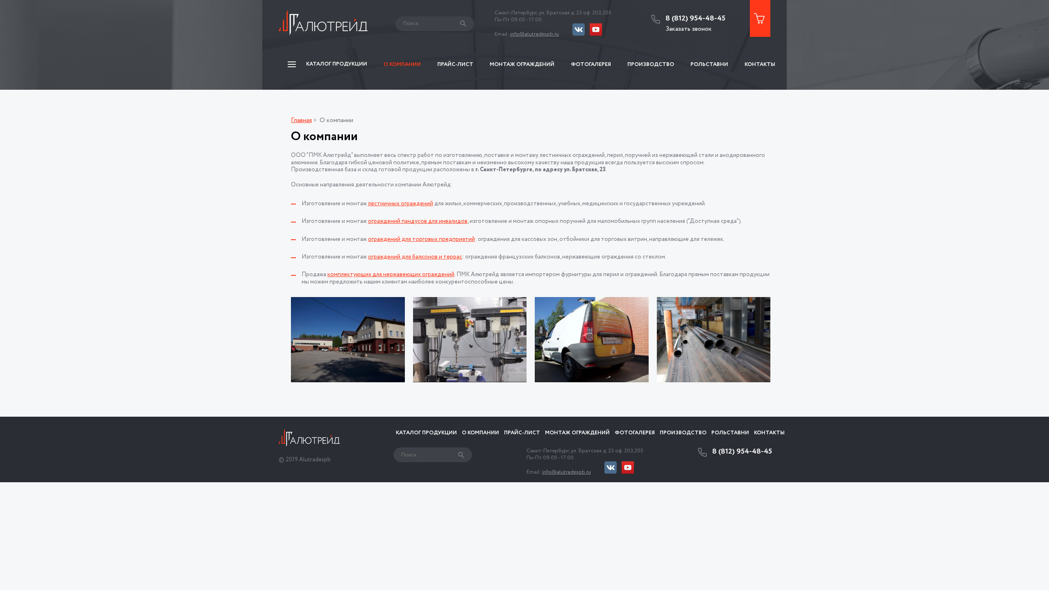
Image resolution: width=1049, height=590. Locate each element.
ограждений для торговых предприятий (421, 239)
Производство (650, 64)
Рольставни (709, 64)
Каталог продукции (426, 433)
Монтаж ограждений (522, 64)
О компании (402, 64)
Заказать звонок (688, 29)
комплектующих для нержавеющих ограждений (390, 274)
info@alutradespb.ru (534, 34)
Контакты (760, 64)
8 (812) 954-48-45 (695, 18)
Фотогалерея (591, 64)
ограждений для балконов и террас (415, 257)
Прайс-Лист (455, 64)
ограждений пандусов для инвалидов (418, 221)
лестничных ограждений (400, 204)
